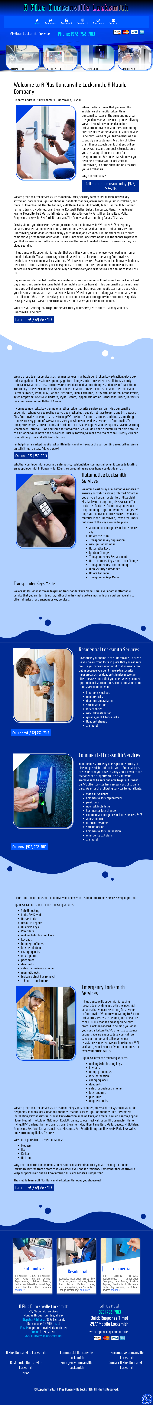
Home (37, 23)
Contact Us (113, 23)
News (26, 1372)
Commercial (82, 23)
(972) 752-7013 (109, 1312)
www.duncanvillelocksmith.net (43, 1336)
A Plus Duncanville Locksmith (76, 7)
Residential (66, 23)
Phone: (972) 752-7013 (76, 34)
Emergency (98, 23)
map (56, 1324)
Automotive (50, 23)
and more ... (21, 1290)
